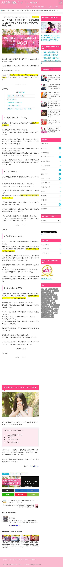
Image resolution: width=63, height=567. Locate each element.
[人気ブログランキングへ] (47, 277)
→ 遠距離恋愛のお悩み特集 (49, 55)
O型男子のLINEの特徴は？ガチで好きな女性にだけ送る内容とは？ (53, 86)
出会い (52, 301)
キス (53, 290)
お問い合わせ (45, 244)
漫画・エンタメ (45, 187)
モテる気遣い (44, 298)
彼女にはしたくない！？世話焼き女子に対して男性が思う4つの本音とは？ (53, 104)
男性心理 (27, 6)
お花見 (12, 474)
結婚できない (54, 311)
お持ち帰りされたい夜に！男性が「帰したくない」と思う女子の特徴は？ (53, 113)
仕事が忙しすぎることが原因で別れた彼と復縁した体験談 (53, 130)
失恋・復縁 (37, 6)
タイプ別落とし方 (45, 292)
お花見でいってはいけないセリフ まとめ (19, 109)
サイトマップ (45, 249)
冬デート (48, 301)
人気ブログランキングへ (46, 278)
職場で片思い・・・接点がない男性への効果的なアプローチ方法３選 (53, 78)
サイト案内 (56, 6)
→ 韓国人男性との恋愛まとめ (50, 58)
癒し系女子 (43, 311)
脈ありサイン (50, 313)
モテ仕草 (51, 298)
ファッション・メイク (47, 157)
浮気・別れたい (45, 183)
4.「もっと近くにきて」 (14, 105)
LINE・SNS (44, 144)
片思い (43, 191)
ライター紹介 (45, 253)
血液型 (55, 313)
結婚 (49, 311)
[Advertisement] (20, 369)
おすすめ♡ (50, 288)
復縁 (42, 306)
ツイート (43, 234)
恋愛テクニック (44, 6)
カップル (32, 6)
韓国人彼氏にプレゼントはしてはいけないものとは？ (53, 122)
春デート (53, 306)
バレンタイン (44, 294)
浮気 (57, 306)
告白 (54, 302)
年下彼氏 (57, 305)
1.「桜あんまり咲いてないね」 (16, 96)
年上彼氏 (52, 305)
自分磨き (50, 6)
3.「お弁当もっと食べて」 (14, 102)
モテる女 (55, 297)
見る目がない (44, 315)
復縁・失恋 (44, 174)
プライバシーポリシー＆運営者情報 (27, 559)
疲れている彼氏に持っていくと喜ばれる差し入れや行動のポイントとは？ (53, 95)
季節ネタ (43, 170)
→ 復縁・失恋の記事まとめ (49, 52)
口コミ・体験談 (45, 161)
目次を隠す (22, 92)
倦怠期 (55, 298)
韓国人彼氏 (51, 317)
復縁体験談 (47, 306)
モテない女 (25, 474)
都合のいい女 (44, 317)
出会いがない (44, 302)
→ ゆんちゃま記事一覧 (14, 525)
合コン (50, 302)
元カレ (42, 301)
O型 (46, 288)
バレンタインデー (53, 294)
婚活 (48, 305)
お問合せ (5, 559)
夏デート (43, 305)
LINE (42, 288)
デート (18, 474)
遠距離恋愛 (44, 208)
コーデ (56, 290)
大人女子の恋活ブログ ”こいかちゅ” (20, 2)
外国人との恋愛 (45, 165)
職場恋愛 (43, 313)
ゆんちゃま (34, 466)
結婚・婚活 (44, 200)
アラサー (43, 290)
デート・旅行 (45, 152)
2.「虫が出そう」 (12, 99)
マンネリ (43, 297)
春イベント (6, 474)
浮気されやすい (44, 309)
